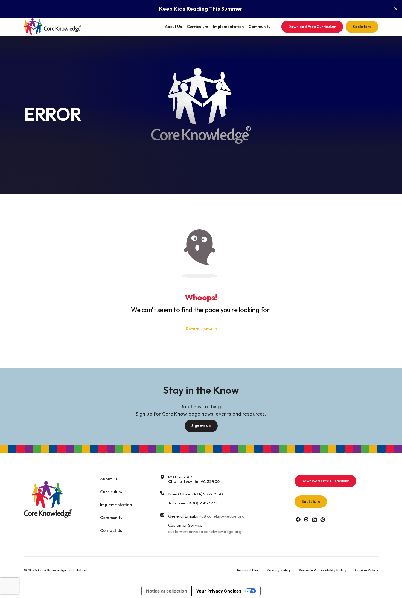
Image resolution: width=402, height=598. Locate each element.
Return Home (199, 329)
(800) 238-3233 (202, 503)
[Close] (395, 8)
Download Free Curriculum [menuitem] (312, 26)
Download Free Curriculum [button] (325, 480)
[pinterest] (322, 519)
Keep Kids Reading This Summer (201, 8)
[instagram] (306, 519)
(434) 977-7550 (207, 494)
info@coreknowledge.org (220, 516)
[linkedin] (314, 519)
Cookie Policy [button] (366, 570)
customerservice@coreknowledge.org (204, 531)
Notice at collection (166, 591)
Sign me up (201, 425)
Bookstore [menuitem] (362, 26)
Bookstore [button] (310, 501)
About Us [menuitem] (173, 26)
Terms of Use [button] (247, 570)
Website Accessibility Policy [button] (322, 570)
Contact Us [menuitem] (111, 530)
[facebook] (298, 519)
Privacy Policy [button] (279, 570)
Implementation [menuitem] (228, 26)
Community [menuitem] (259, 26)
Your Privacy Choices (218, 591)
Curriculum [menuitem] (197, 26)
